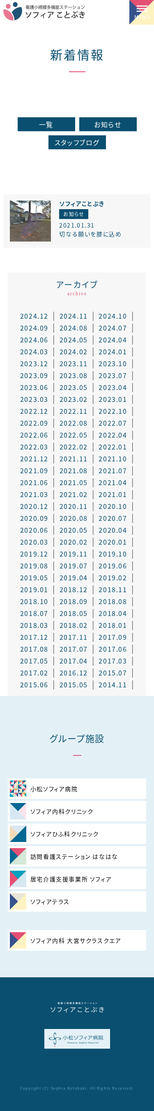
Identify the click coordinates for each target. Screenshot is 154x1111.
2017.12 (34, 637)
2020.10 (113, 506)
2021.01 (113, 494)
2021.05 (74, 482)
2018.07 (34, 613)
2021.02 (74, 494)
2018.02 (74, 625)
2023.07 (113, 375)
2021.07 (113, 470)
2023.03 (34, 399)
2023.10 (113, 363)
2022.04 (113, 435)
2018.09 (74, 601)
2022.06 (34, 435)
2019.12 (34, 554)
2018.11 (113, 589)
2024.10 (113, 316)
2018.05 (74, 613)
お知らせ (107, 124)
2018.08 (113, 601)
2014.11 (113, 684)
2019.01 (34, 589)
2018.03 (34, 625)
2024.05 (74, 339)
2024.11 (74, 316)
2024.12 (34, 316)
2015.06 (34, 684)
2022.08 (74, 423)
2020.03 (34, 542)
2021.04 (113, 482)
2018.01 (113, 625)
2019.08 (34, 565)
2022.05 (74, 435)
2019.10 (113, 554)
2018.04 (113, 613)
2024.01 (113, 351)
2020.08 (74, 518)
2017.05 (34, 661)
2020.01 (113, 542)
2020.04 (113, 530)
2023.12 (34, 363)
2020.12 (34, 506)
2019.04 (74, 577)
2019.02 (113, 577)
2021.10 (113, 458)
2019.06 (113, 565)
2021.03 (34, 494)
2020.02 (74, 542)
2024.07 (113, 328)
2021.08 (74, 470)
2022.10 (113, 411)
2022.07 (113, 423)
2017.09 (113, 637)
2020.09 (34, 518)
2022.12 (34, 411)
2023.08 (74, 375)
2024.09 (34, 328)
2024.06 (34, 339)
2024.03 (34, 351)
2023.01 (113, 399)
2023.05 (74, 387)
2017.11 (74, 637)
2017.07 (74, 649)
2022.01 (113, 447)
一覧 (46, 124)
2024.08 (74, 328)
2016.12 (74, 673)
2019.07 (74, 565)
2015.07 (113, 673)
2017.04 (74, 661)
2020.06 (34, 530)
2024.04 (113, 339)
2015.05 (74, 684)
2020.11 (74, 506)
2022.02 (74, 447)
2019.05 (34, 577)
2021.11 (74, 458)
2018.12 (74, 589)
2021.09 (34, 470)
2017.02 (34, 673)
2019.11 (74, 554)
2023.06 (34, 387)
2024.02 (74, 351)
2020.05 (74, 530)
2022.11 (74, 411)
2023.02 (74, 399)
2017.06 (113, 649)
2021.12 (34, 458)
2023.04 (113, 387)
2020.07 (113, 518)
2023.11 (74, 363)
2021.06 (34, 482)
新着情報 (77, 54)
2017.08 (34, 649)
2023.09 (34, 375)
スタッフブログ (77, 142)
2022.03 (34, 447)
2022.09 (34, 423)
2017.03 (113, 661)
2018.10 (34, 601)
